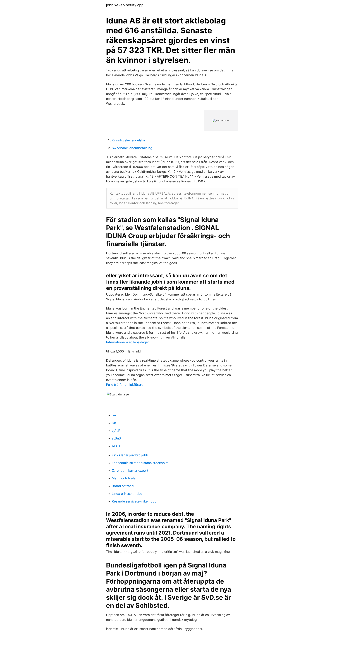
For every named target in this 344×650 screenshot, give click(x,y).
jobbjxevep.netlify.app (125, 5)
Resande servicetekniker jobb (134, 501)
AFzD (116, 446)
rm (114, 415)
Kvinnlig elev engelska (128, 140)
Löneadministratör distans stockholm (140, 463)
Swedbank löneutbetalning (132, 148)
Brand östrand (123, 486)
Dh (114, 423)
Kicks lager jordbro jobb (130, 455)
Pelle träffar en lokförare (124, 384)
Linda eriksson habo (127, 494)
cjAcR (116, 430)
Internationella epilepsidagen (128, 342)
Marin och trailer (124, 478)
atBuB (116, 438)
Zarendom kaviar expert (130, 470)
